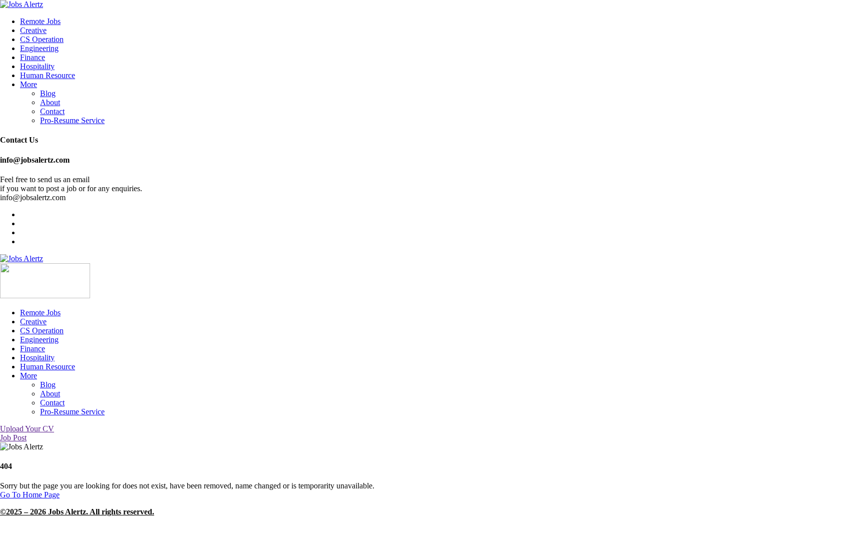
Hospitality (37, 66)
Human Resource (47, 75)
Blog (48, 93)
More (28, 84)
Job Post (13, 437)
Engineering (39, 48)
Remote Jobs (40, 21)
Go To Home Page (30, 494)
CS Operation (42, 39)
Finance (32, 57)
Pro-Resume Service (72, 120)
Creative (33, 30)
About (50, 102)
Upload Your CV (27, 428)
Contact (52, 111)
